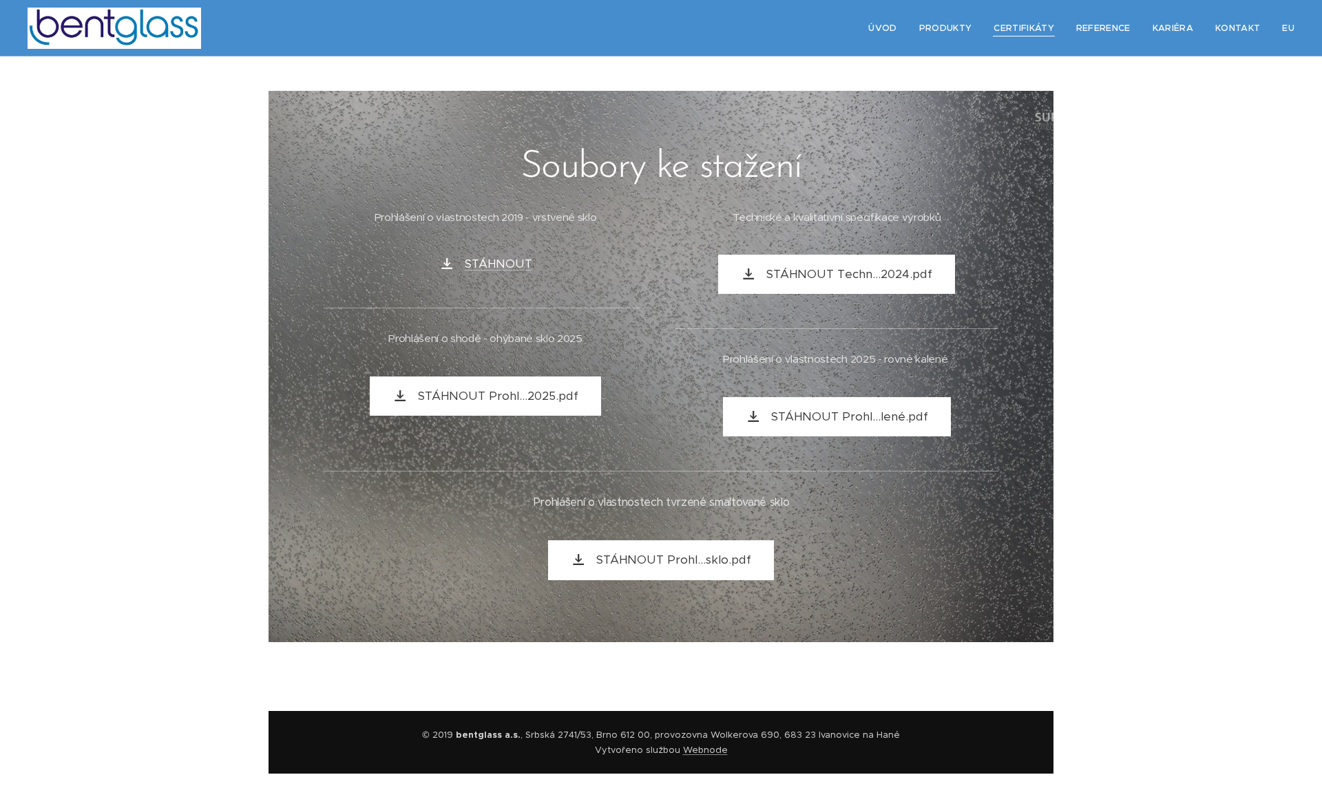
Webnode (705, 750)
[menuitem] (886, 28)
